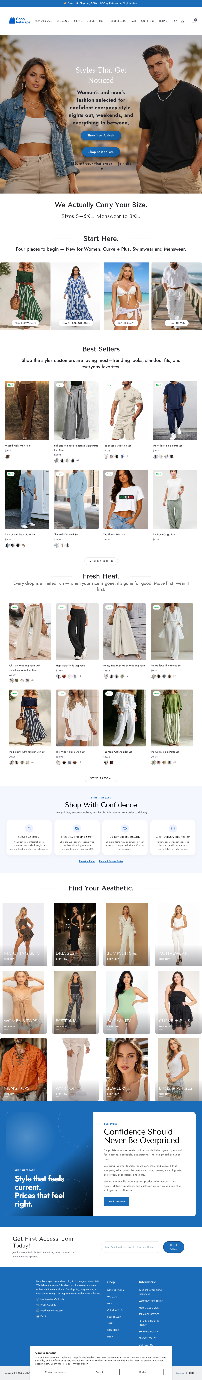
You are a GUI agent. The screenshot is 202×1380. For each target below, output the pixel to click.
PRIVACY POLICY (147, 1338)
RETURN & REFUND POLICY (149, 1323)
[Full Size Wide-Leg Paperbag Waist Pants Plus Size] (76, 410)
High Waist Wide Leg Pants (70, 665)
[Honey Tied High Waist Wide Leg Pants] (124, 631)
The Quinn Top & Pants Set (165, 752)
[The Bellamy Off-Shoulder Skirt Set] (30, 718)
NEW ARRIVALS (115, 1290)
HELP (110, 1336)
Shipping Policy (87, 860)
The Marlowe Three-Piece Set (166, 665)
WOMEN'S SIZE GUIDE (151, 1301)
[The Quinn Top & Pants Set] (172, 718)
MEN (109, 1303)
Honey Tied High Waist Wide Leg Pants (124, 665)
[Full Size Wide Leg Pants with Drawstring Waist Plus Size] (30, 631)
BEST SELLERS (114, 1316)
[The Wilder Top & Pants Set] (175, 410)
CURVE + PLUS (114, 1310)
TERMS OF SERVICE (149, 1314)
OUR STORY (113, 1330)
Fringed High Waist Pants (18, 445)
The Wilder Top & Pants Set (167, 445)
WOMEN (112, 1297)
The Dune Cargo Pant (164, 534)
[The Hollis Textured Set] (76, 499)
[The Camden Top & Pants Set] (27, 499)
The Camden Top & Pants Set (20, 534)
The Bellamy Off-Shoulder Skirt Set (27, 752)
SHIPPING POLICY (148, 1331)
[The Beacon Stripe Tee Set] (125, 410)
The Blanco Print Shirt (114, 534)
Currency (180, 1372)
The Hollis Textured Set (66, 534)
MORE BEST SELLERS (101, 561)
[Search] (175, 21)
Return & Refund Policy (111, 860)
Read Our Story (117, 1201)
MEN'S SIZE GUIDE (149, 1307)
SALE (110, 1323)
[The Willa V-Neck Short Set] (77, 718)
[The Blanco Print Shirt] (125, 499)
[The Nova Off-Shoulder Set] (124, 718)
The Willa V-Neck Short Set (70, 752)
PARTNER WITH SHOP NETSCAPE (150, 1292)
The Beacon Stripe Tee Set (117, 445)
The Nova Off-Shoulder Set (117, 752)
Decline (143, 1372)
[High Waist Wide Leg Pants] (77, 631)
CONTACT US (146, 1345)
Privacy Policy (80, 1363)
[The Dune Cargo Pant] (175, 499)
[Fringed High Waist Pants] (27, 410)
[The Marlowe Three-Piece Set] (172, 631)
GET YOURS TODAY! (101, 778)
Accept (99, 1372)
